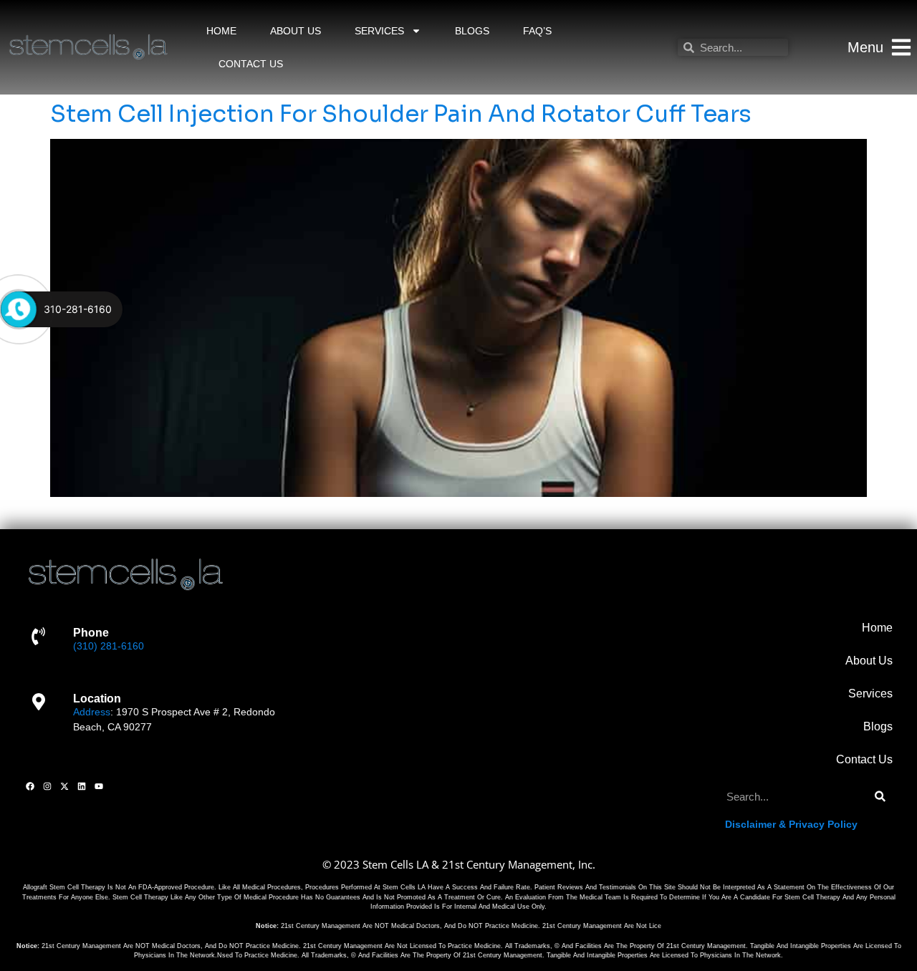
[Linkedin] (81, 786)
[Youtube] (98, 786)
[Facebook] (30, 786)
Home (221, 31)
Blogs (472, 31)
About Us (295, 31)
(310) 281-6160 (108, 646)
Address (91, 712)
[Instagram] (47, 786)
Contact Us (251, 63)
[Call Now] (19, 309)
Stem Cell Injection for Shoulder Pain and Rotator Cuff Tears (401, 114)
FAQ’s (537, 31)
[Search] (880, 797)
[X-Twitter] (64, 786)
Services (379, 31)
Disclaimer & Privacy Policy (791, 824)
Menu (865, 47)
